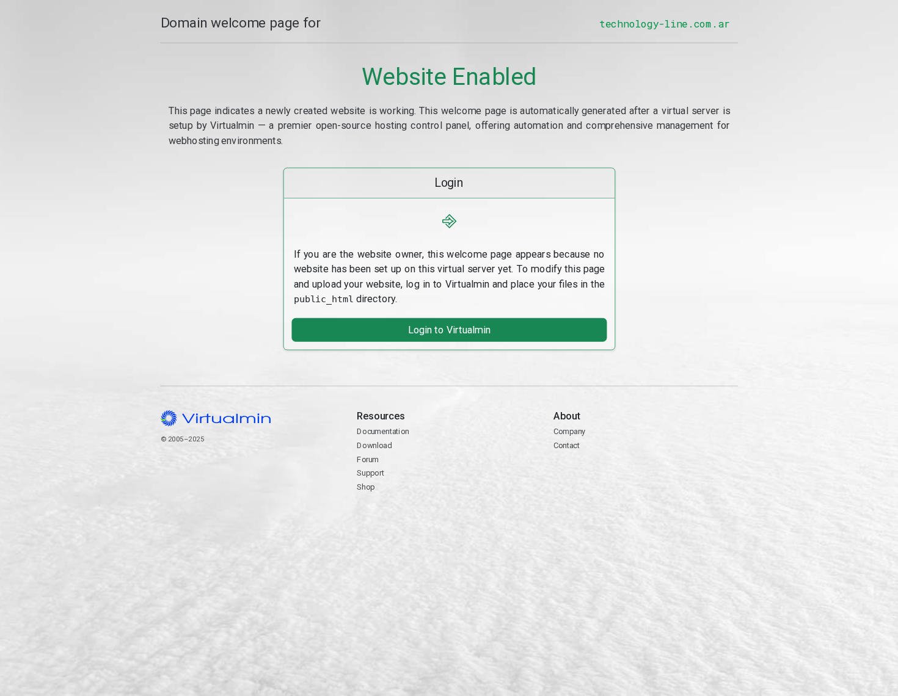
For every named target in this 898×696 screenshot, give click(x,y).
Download (374, 445)
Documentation (383, 431)
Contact (600, 474)
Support (370, 472)
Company (569, 431)
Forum (368, 458)
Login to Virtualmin (448, 330)
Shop (365, 486)
